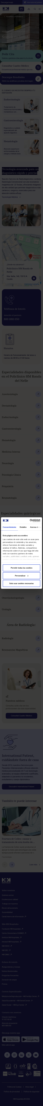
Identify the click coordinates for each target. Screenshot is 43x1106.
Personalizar (20, 576)
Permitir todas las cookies (21, 568)
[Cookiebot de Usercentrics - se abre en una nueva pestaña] (30, 520)
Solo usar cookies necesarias (21, 583)
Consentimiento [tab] (9, 527)
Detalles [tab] (23, 527)
